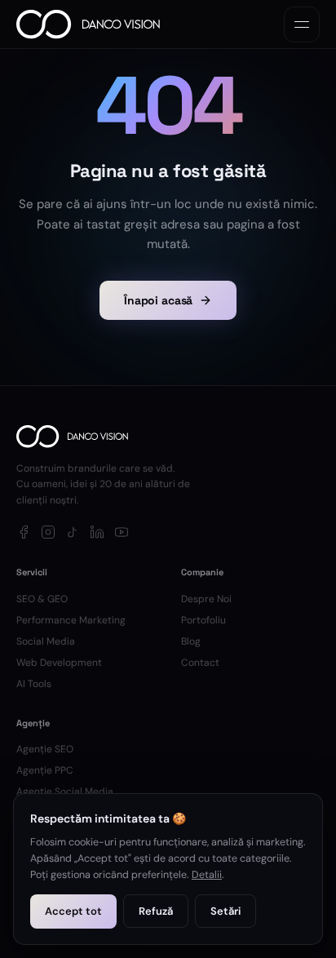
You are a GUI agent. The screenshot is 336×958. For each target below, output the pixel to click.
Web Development (59, 662)
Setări (225, 911)
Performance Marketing (71, 620)
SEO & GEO (42, 598)
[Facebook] (23, 532)
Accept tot (73, 911)
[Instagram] (48, 532)
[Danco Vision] (88, 24)
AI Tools (33, 683)
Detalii (207, 874)
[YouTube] (121, 532)
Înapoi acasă (158, 300)
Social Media (45, 641)
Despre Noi (206, 598)
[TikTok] (72, 532)
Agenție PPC (44, 770)
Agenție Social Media (64, 791)
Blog (191, 641)
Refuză (156, 911)
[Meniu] (302, 24)
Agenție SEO (44, 749)
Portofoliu (203, 620)
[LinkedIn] (97, 532)
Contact (200, 662)
